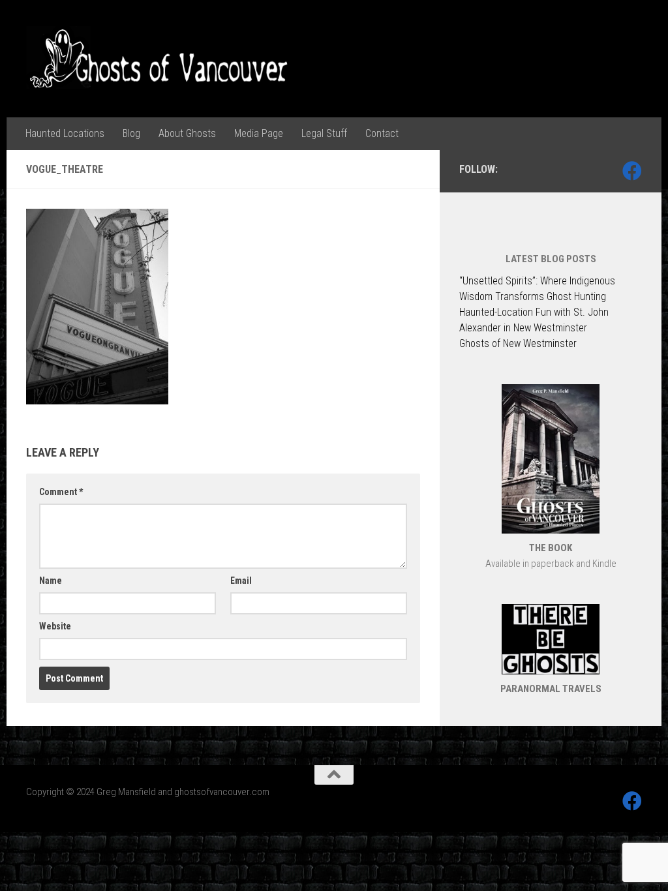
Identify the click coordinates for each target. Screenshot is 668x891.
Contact (382, 133)
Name (50, 580)
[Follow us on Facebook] (632, 171)
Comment (61, 492)
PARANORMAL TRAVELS (550, 689)
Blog (131, 133)
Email (241, 580)
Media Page (258, 133)
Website (55, 626)
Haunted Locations (64, 133)
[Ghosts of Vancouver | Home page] (159, 58)
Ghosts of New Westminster (518, 343)
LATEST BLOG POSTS (551, 259)
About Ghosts (187, 133)
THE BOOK (550, 548)
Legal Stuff (324, 133)
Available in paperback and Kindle (550, 563)
